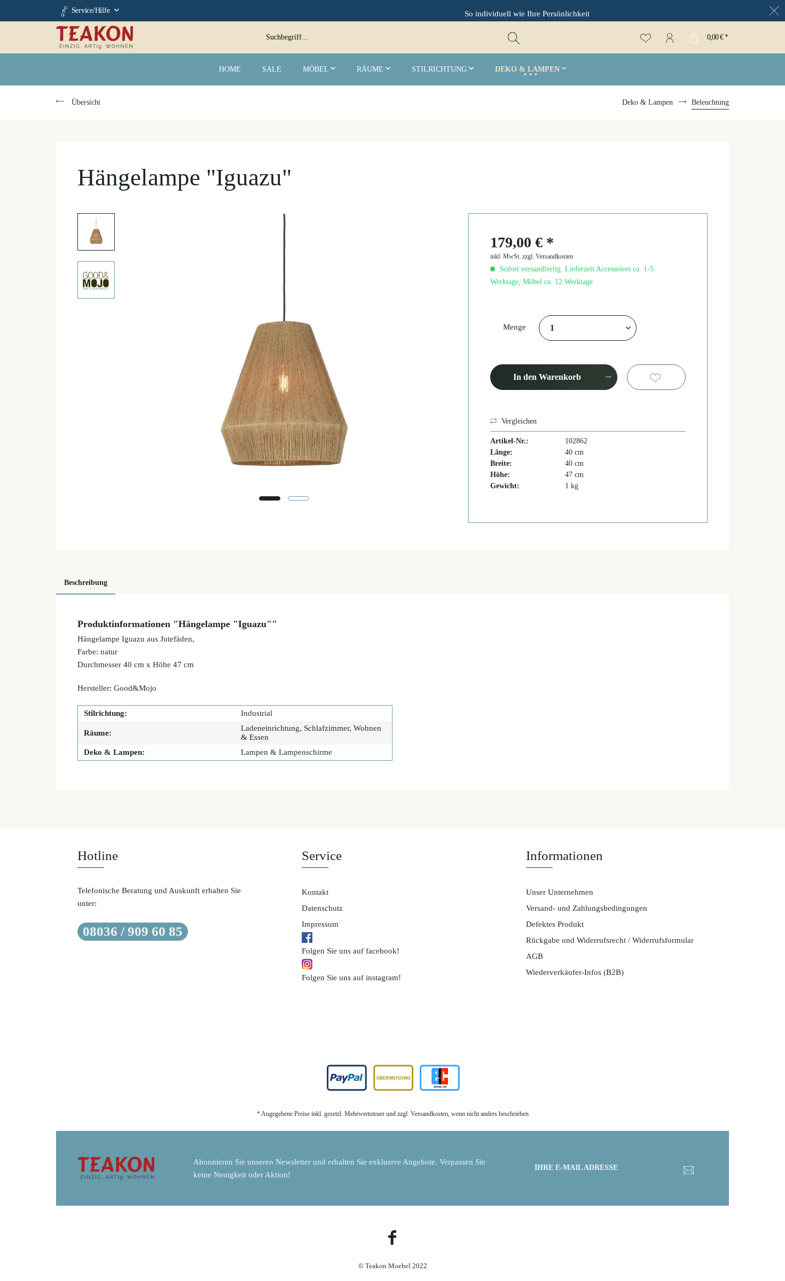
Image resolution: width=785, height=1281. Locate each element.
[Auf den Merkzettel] (656, 377)
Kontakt (315, 892)
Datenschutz (322, 908)
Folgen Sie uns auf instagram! (351, 977)
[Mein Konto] (669, 37)
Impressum (320, 924)
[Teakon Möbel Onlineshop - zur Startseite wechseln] (157, 37)
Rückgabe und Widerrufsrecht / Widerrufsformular (610, 940)
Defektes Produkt (555, 924)
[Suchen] (513, 37)
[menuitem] (392, 37)
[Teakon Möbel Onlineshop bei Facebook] (392, 1239)
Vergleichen (518, 421)
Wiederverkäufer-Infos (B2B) (575, 972)
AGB (534, 956)
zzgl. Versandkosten (547, 256)
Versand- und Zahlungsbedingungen (586, 908)
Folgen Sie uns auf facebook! (350, 951)
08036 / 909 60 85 (133, 931)
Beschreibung (85, 583)
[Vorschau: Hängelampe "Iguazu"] (96, 280)
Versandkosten (429, 1114)
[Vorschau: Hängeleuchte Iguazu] (96, 232)
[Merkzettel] (645, 37)
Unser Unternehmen (559, 892)
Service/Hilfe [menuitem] (90, 10)
